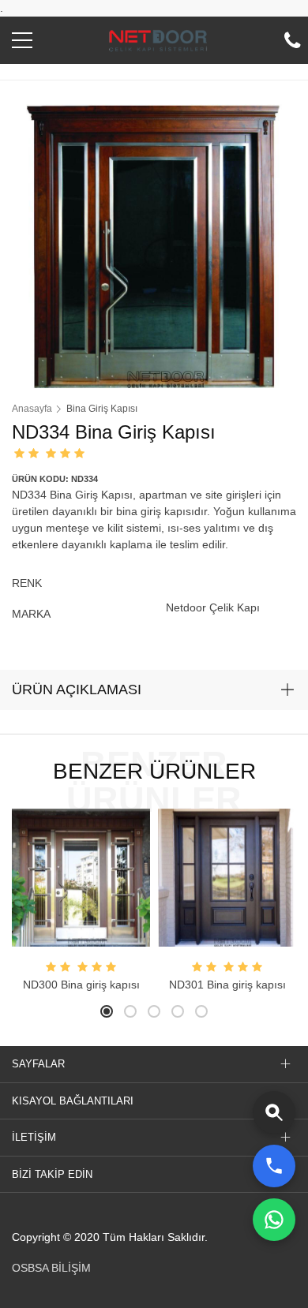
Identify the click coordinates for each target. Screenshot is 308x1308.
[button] (22, 44)
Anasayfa (32, 408)
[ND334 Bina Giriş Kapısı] (154, 245)
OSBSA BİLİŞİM (51, 1267)
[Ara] (274, 1112)
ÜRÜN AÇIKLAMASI (76, 689)
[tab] (154, 690)
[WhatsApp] (274, 1219)
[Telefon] (274, 1166)
